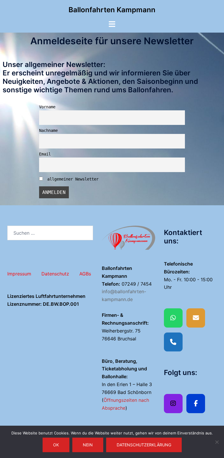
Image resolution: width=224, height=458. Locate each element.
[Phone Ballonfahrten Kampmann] (173, 342)
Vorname (47, 107)
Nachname (48, 130)
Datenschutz (55, 274)
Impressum (19, 274)
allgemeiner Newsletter (72, 179)
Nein (88, 444)
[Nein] (217, 442)
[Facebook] (195, 403)
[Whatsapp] (173, 318)
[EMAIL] (195, 318)
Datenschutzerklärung (144, 444)
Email (45, 154)
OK (56, 444)
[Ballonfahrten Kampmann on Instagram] (173, 403)
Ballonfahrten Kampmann (112, 10)
